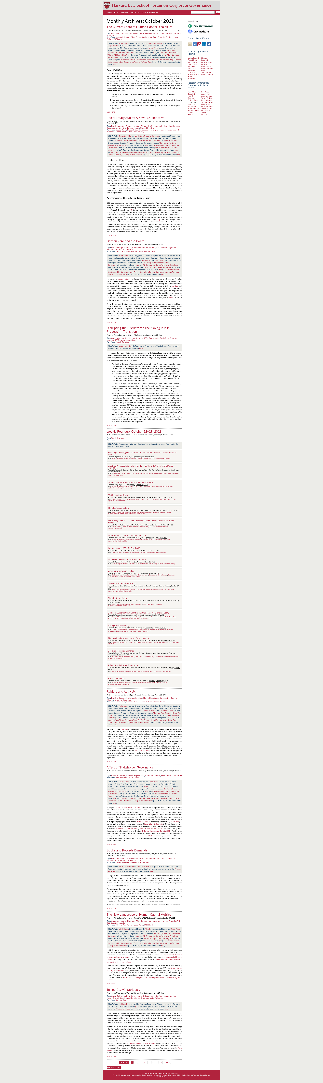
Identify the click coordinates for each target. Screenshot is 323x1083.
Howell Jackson (193, 74)
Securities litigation (158, 458)
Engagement (144, 486)
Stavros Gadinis (133, 778)
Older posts (113, 1067)
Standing (138, 576)
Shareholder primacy (147, 671)
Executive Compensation (159, 486)
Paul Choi (191, 104)
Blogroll (153, 12)
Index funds (135, 563)
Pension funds (158, 473)
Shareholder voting (147, 128)
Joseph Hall (205, 94)
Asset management (118, 563)
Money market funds (121, 513)
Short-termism (156, 682)
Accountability (116, 473)
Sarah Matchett (120, 132)
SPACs (117, 340)
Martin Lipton (129, 251)
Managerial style (161, 552)
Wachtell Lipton (149, 251)
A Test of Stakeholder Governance (123, 665)
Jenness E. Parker (144, 867)
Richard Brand (193, 100)
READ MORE (111, 112)
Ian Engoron (154, 130)
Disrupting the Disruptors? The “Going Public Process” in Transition (138, 329)
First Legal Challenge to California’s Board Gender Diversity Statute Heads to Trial (142, 454)
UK (124, 500)
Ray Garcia (205, 92)
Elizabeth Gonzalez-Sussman (138, 130)
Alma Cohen (192, 64)
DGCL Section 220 (160, 656)
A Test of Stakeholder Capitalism (128, 808)
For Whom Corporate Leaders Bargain (157, 267)
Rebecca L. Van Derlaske (138, 141)
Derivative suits (162, 575)
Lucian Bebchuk (193, 58)
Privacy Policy (161, 1076)
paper (141, 348)
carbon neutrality (124, 279)
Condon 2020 (174, 822)
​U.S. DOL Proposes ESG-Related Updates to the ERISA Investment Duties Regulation (140, 467)
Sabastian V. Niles (166, 711)
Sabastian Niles (132, 702)
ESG (122, 33)
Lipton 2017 (158, 824)
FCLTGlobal (148, 925)
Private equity (154, 338)
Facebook (115, 618)
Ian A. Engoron (154, 141)
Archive (124, 12)
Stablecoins (132, 513)
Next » (167, 1062)
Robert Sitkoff (206, 66)
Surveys (130, 488)
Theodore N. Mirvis (146, 702)
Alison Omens (136, 37)
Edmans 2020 (142, 822)
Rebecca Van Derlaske (168, 130)
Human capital (138, 33)
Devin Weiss (138, 925)
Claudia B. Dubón (121, 141)
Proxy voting (167, 473)
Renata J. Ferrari (193, 110)
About (116, 12)
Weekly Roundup (117, 438)
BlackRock (127, 563)
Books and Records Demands (121, 651)
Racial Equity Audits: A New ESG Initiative (135, 118)
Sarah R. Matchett (170, 141)
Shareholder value (117, 475)
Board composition (118, 126)
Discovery (169, 656)
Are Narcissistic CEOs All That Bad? (124, 548)
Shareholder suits (129, 576)
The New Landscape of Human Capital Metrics (128, 638)
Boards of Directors (133, 126)
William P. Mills (206, 98)
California (139, 458)
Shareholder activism (114, 128)
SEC (158, 33)
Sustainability (128, 249)
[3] (158, 231)
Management (135, 552)
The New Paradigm (142, 751)
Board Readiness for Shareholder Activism (127, 535)
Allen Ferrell (192, 68)
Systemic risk (141, 513)
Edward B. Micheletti (126, 867)
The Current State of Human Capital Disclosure (139, 27)
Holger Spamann (207, 68)
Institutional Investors (172, 126)
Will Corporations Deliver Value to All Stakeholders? (161, 265)
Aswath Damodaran (123, 342)
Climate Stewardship (117, 598)
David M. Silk (146, 260)
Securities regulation (168, 248)
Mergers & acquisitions (120, 488)
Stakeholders (158, 671)
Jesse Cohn (192, 106)
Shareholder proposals (131, 128)
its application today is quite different (141, 1043)
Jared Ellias (192, 66)
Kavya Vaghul (112, 45)
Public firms (164, 338)
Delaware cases (143, 575)
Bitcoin (114, 512)
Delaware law (153, 575)
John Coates (192, 62)
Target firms (125, 684)
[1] (131, 210)
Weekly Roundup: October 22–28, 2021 (134, 431)
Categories (135, 12)
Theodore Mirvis (206, 102)
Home (109, 12)
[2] (159, 220)
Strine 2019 (148, 824)
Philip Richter (206, 104)
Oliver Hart (191, 72)
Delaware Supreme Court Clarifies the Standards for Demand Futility (138, 613)
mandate (175, 286)
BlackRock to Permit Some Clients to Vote (127, 559)
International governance (159, 499)
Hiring (145, 12)
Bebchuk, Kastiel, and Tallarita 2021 (156, 831)
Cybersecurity (129, 486)
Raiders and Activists (117, 678)
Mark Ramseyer (206, 62)
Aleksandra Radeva (123, 37)
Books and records (118, 656)
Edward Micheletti (122, 862)
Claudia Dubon (121, 130)
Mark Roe (204, 64)
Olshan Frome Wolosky (135, 132)
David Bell (191, 94)
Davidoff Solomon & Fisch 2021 (139, 836)
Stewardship (118, 605)
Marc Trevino (205, 110)
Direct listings (130, 338)
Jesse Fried (192, 70)
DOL (132, 473)
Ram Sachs (139, 251)
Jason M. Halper (207, 96)
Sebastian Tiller (206, 108)
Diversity (144, 126)
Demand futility (164, 617)
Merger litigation (161, 629)
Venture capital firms (128, 340)
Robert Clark (192, 60)
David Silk (119, 251)
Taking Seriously (118, 625)
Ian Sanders (167, 37)
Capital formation (117, 338)
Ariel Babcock (128, 925)
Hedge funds (158, 539)
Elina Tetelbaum (206, 106)
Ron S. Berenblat (125, 136)
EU (150, 499)
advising (125, 729)
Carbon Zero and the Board (125, 241)
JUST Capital (117, 39)
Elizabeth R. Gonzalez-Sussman (147, 136)
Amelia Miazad (121, 778)
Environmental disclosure (141, 248)
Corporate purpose (130, 671)
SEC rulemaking (167, 33)
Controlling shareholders (130, 575)
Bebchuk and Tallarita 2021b (151, 829)
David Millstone (206, 100)
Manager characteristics (147, 552)
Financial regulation (159, 512)
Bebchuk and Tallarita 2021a (127, 829)
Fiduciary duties (148, 473)
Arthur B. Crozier (193, 108)
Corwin (114, 629)
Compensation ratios (118, 642)
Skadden (145, 862)
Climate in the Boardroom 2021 (122, 584)
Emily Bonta (157, 37)
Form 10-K (128, 33)
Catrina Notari (147, 37)
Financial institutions (146, 512)
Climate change (117, 248)
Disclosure (115, 33)
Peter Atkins (192, 92)
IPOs (146, 338)
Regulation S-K (150, 33)
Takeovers (145, 631)
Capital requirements (123, 512)
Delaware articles (122, 629)
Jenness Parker (135, 862)
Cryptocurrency (135, 512)
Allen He (119, 925)
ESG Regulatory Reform (118, 495)
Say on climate (119, 591)
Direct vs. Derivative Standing (121, 571)
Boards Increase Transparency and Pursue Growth (130, 482)
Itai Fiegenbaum (121, 1000)
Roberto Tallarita (207, 74)
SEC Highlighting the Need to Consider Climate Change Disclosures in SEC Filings (141, 522)
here (154, 53)
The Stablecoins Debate (118, 508)
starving (171, 298)
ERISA (137, 473)
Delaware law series (122, 1009)
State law (167, 458)
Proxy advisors (158, 563)
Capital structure (117, 575)
